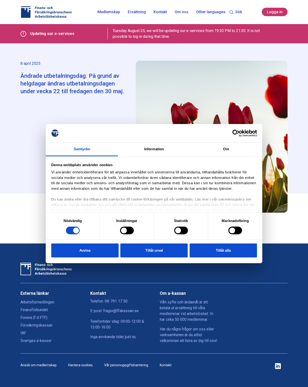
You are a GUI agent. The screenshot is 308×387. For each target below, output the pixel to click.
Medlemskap (108, 12)
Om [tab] (226, 149)
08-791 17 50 (116, 301)
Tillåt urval (154, 250)
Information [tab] (154, 149)
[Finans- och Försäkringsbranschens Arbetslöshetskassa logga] (46, 12)
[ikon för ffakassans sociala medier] (278, 366)
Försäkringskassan (36, 325)
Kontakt (160, 12)
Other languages (210, 12)
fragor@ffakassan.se (121, 310)
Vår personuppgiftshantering (126, 365)
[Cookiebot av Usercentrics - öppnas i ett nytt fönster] (236, 133)
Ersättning (137, 12)
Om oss (181, 12)
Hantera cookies (80, 365)
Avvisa (84, 250)
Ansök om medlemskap (38, 365)
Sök (238, 12)
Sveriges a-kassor (35, 340)
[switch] (127, 230)
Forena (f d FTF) (33, 317)
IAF (23, 333)
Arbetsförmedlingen (37, 302)
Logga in (274, 12)
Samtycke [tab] (82, 149)
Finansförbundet (34, 310)
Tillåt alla (223, 250)
